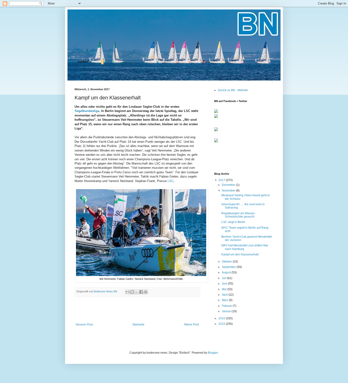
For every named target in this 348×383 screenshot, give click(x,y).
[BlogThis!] (132, 291)
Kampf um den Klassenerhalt (240, 254)
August (227, 272)
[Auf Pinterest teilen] (145, 291)
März (225, 300)
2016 (222, 318)
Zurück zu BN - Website (233, 90)
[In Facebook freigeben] (141, 291)
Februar (227, 305)
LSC (171, 181)
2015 (222, 323)
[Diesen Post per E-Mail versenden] (127, 291)
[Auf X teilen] (136, 291)
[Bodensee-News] (216, 112)
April (225, 294)
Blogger (213, 352)
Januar (227, 311)
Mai (224, 289)
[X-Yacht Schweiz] (216, 131)
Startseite (138, 324)
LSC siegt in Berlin (233, 222)
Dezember (229, 185)
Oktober (227, 261)
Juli (224, 278)
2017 (222, 180)
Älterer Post (191, 324)
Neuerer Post (84, 324)
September (229, 267)
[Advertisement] (137, 310)
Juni (225, 283)
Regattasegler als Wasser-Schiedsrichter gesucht (238, 215)
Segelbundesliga (87, 111)
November (229, 190)
